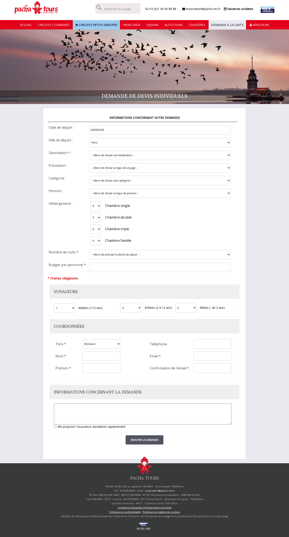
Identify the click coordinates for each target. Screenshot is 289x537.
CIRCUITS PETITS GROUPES (97, 25)
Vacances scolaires (240, 9)
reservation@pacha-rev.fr (202, 9)
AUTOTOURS (174, 25)
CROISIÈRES (197, 25)
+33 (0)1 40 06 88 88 (162, 9)
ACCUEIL (26, 25)
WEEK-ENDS (131, 25)
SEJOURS (152, 25)
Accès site (143, 528)
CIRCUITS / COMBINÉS (53, 25)
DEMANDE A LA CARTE (227, 25)
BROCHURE (260, 25)
